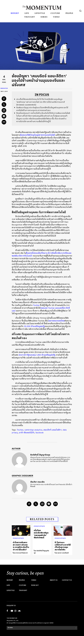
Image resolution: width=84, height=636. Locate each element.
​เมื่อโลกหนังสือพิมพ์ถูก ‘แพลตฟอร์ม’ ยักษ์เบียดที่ (41, 534)
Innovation (4, 88)
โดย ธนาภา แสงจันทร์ (62, 553)
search (80, 10)
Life (27, 13)
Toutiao (20, 430)
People (69, 13)
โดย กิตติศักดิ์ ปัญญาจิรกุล (41, 552)
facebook (40, 432)
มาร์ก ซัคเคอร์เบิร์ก (27, 432)
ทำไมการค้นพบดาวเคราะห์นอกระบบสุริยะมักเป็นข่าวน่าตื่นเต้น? (21, 546)
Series (44, 17)
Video (56, 17)
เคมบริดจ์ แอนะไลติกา (52, 430)
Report (15, 13)
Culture (55, 13)
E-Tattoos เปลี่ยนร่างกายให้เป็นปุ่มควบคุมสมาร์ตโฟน (63, 546)
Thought (29, 17)
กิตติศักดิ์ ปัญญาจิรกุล (40, 455)
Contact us (67, 580)
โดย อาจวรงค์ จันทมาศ (20, 553)
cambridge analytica (33, 430)
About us (53, 580)
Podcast (35, 585)
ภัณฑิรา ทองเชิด (37, 482)
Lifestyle (40, 13)
